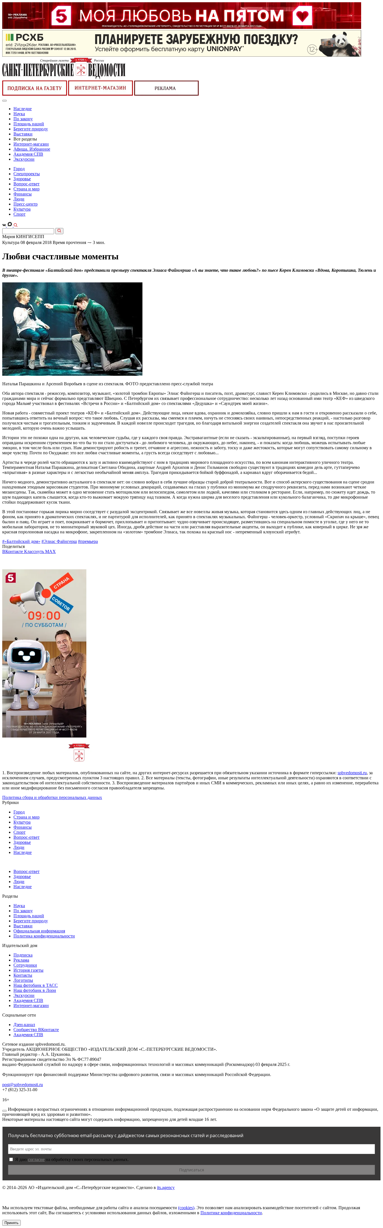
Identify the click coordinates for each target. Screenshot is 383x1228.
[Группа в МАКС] (10, 225)
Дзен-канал (24, 1024)
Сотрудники (25, 965)
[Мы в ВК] (4, 225)
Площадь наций (28, 123)
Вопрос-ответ (26, 183)
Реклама (21, 960)
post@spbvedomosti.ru (22, 1084)
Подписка (23, 955)
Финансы (22, 194)
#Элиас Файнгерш (59, 541)
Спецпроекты (26, 173)
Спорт (19, 214)
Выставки (23, 134)
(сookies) (186, 1207)
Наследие (22, 108)
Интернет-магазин (31, 144)
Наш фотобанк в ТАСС (35, 985)
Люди (18, 199)
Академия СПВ (28, 154)
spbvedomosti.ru (352, 772)
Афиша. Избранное (31, 149)
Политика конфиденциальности (44, 936)
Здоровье (22, 178)
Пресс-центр (25, 204)
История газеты (28, 970)
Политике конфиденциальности (231, 1212)
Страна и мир (26, 188)
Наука (19, 113)
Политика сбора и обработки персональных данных (52, 797)
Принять (11, 1223)
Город (19, 168)
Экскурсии (23, 159)
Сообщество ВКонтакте (36, 1029)
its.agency (166, 1187)
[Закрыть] (4, 1111)
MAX (50, 551)
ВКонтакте (13, 551)
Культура (22, 209)
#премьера (88, 541)
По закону (23, 118)
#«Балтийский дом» (21, 541)
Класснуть (34, 551)
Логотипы (23, 980)
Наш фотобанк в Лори (34, 990)
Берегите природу (30, 128)
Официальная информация (39, 931)
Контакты (22, 975)
